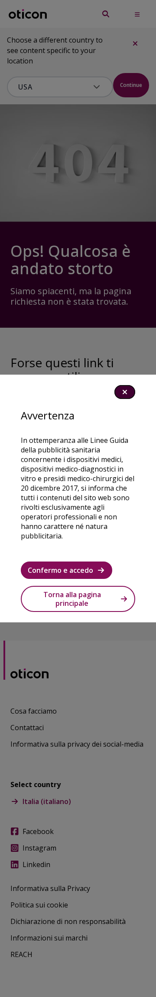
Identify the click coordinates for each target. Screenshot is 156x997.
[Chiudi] (124, 392)
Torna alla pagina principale (72, 599)
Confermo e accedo (60, 570)
